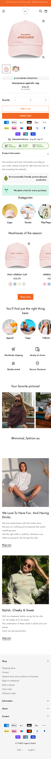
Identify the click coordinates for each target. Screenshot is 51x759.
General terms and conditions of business (20, 676)
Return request (8, 684)
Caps (9, 222)
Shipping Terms (8, 668)
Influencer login (9, 693)
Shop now (6, 544)
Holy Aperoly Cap (17, 274)
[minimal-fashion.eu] (25, 11)
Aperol (9, 338)
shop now (6, 637)
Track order (7, 689)
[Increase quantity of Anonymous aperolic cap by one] (46, 100)
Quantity (6, 99)
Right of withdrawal (10, 680)
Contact (5, 672)
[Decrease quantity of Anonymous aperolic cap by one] (16, 100)
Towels (28, 222)
